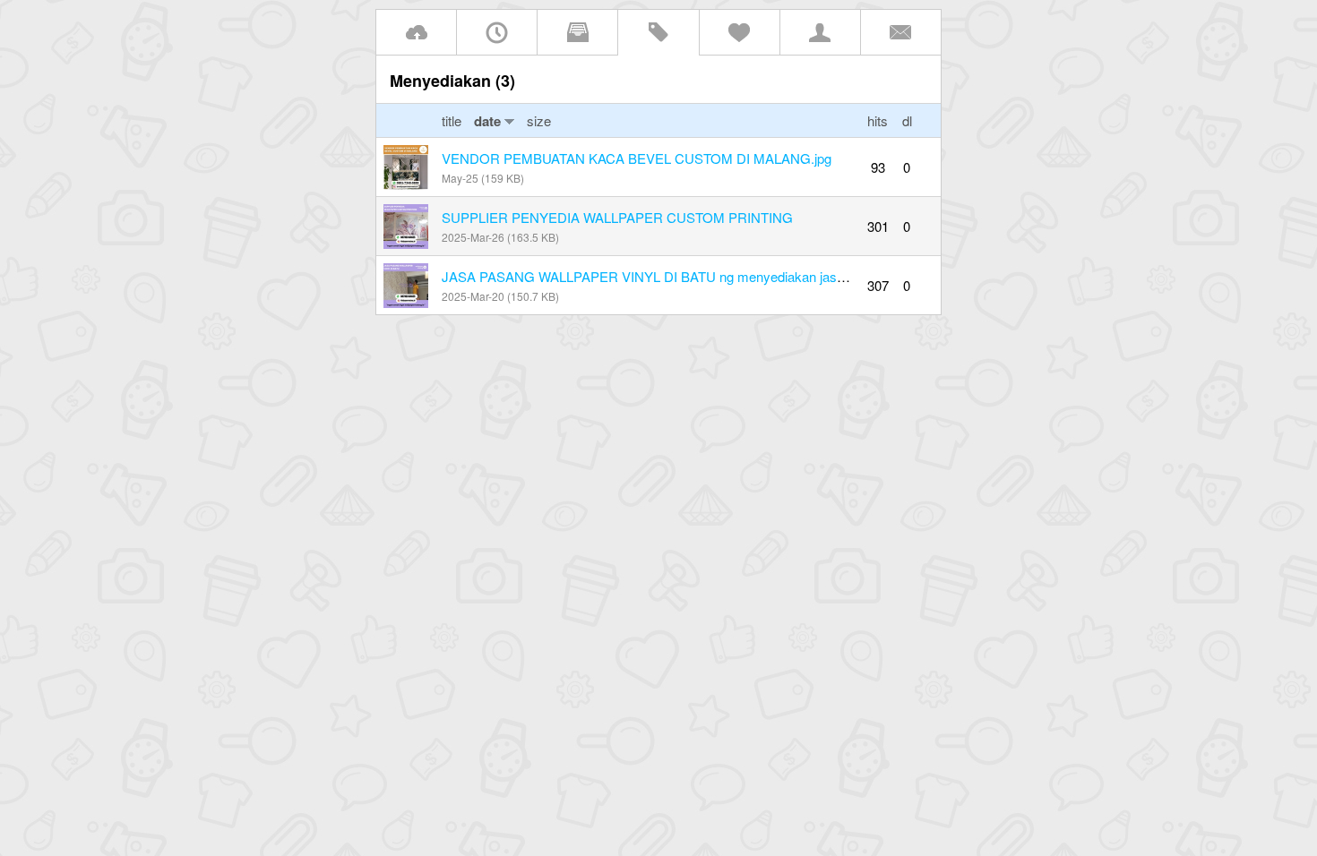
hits (877, 120)
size (539, 120)
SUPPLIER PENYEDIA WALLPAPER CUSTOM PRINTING (617, 217)
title (453, 120)
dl (907, 120)
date (487, 121)
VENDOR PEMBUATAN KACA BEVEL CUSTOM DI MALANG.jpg (636, 158)
